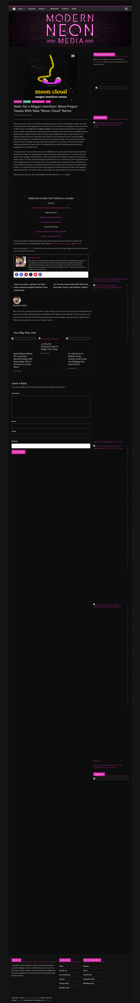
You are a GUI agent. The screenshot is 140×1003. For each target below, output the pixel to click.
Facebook (60, 208)
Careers (61, 979)
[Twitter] (31, 274)
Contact (65, 9)
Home (61, 966)
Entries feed (87, 975)
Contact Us (63, 970)
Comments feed (88, 979)
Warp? (74, 9)
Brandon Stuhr (28, 115)
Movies (41, 9)
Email (14, 431)
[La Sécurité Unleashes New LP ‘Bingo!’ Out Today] (48, 339)
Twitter (58, 222)
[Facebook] (16, 274)
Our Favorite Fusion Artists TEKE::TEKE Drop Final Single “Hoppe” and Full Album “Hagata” (70, 285)
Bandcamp (58, 217)
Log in (85, 970)
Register (86, 966)
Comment (16, 393)
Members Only (64, 988)
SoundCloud (56, 231)
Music (20, 9)
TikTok (67, 208)
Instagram (52, 208)
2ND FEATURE (17, 101)
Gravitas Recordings (38, 101)
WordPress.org (88, 983)
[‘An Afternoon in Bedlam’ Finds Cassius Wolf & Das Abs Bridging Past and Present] (78, 339)
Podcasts (32, 9)
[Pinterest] (26, 274)
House (48, 101)
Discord (30, 248)
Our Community (64, 975)
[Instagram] (21, 274)
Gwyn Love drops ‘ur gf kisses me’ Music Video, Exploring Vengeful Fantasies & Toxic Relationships (31, 287)
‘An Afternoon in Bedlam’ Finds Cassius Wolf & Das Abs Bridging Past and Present (77, 359)
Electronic (27, 101)
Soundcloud (42, 208)
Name (14, 421)
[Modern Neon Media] (14, 8)
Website (15, 441)
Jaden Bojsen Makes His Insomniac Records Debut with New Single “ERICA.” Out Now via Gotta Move (23, 360)
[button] (24, 8)
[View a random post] (125, 8)
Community (54, 9)
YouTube (58, 236)
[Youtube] (35, 274)
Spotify (62, 175)
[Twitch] (40, 274)
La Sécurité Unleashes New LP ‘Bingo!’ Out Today (49, 346)
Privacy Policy (64, 983)
